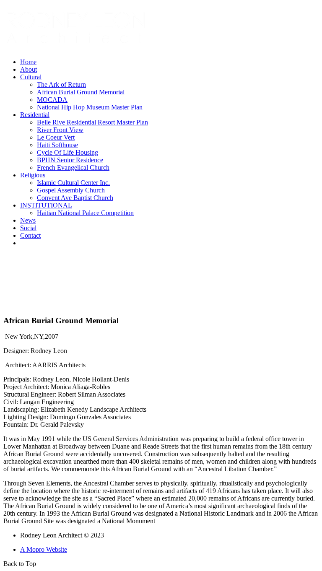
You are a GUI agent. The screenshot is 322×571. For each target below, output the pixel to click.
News (28, 220)
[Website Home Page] (76, 49)
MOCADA (52, 99)
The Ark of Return (61, 84)
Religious (32, 175)
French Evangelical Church (73, 167)
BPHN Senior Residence (70, 160)
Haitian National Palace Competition (85, 212)
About (28, 69)
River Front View (60, 129)
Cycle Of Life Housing (67, 152)
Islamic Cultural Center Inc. (73, 182)
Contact (30, 235)
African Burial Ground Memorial (81, 92)
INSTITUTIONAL (46, 205)
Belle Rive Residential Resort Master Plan (92, 122)
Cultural (31, 76)
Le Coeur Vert (56, 137)
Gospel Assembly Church (71, 190)
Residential (34, 114)
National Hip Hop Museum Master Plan (90, 107)
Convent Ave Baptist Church (75, 197)
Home (28, 61)
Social (28, 227)
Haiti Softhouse (57, 144)
